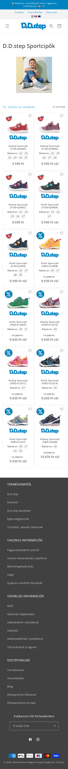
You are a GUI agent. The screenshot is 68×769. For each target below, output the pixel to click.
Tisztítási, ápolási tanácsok (25, 527)
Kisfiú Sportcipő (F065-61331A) (50, 382)
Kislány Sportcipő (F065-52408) (49, 441)
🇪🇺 (39, 16)
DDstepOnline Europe (21, 703)
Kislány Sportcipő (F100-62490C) (18, 206)
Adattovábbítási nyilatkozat (25, 638)
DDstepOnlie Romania (21, 694)
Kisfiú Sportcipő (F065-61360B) (50, 265)
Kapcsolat (51, 12)
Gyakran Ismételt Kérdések (24, 583)
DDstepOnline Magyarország (27, 762)
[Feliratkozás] (54, 726)
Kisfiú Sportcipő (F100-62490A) (50, 206)
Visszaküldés (15, 678)
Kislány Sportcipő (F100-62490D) (49, 147)
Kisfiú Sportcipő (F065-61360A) (18, 323)
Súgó (10, 574)
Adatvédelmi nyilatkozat (23, 622)
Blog (10, 686)
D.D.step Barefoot (18, 510)
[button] (7, 26)
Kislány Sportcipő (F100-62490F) (18, 147)
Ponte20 (12, 502)
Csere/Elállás (35, 12)
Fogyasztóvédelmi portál (23, 550)
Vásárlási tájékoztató (20, 614)
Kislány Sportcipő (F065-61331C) (18, 382)
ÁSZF (10, 606)
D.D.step (12, 494)
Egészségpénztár (18, 519)
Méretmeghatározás (20, 566)
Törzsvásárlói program (22, 647)
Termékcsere (15, 670)
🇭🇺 (32, 16)
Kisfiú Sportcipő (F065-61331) (18, 441)
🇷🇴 (35, 16)
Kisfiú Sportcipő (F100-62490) (18, 265)
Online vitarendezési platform (27, 558)
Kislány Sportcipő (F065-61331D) (49, 323)
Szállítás (19, 12)
